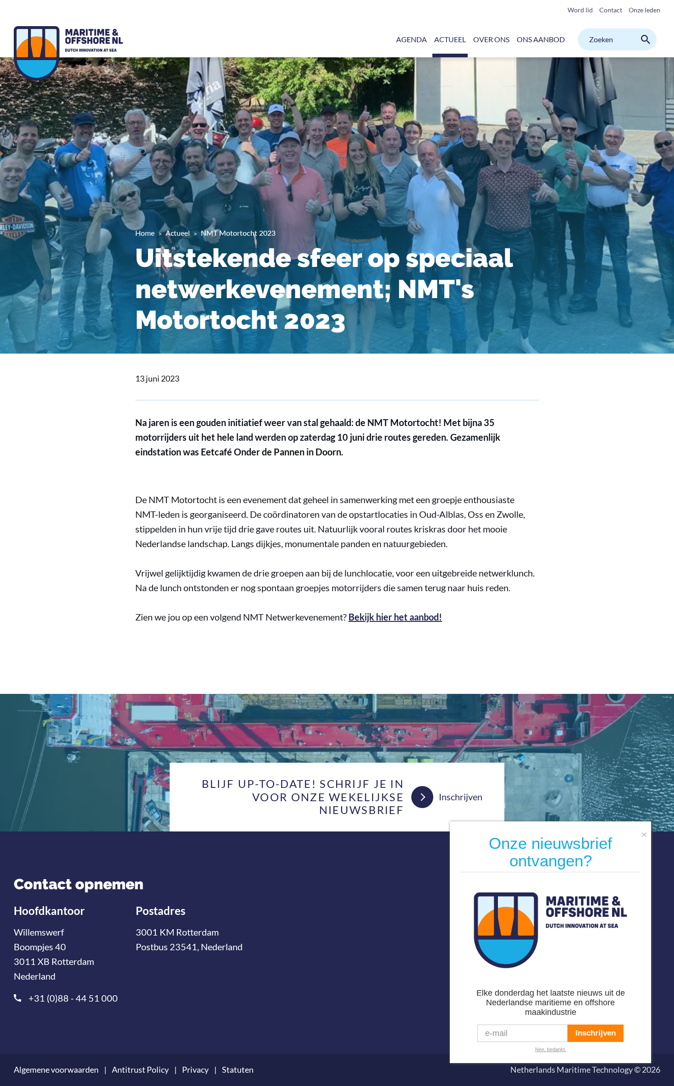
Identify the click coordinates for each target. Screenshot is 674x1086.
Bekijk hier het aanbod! (395, 616)
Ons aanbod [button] (541, 39)
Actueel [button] (450, 39)
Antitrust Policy (140, 1070)
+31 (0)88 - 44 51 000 (73, 997)
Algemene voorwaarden (56, 1070)
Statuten (238, 1070)
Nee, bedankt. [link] (550, 1049)
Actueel (178, 232)
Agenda (411, 39)
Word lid (580, 10)
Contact (610, 10)
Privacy (195, 1070)
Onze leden (644, 10)
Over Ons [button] (491, 39)
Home (145, 232)
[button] (646, 831)
